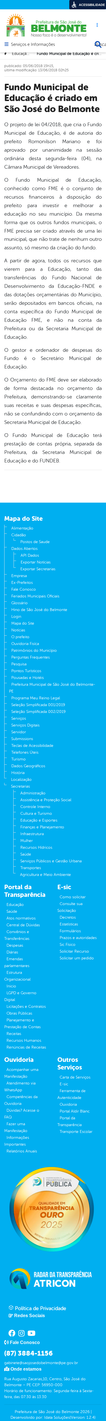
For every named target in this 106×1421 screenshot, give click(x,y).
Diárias (12, 952)
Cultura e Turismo (36, 813)
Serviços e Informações (33, 44)
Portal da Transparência (69, 1121)
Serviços (18, 718)
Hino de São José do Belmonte (39, 610)
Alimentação (22, 528)
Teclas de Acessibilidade (32, 745)
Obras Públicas (19, 1013)
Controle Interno (35, 807)
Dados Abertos (24, 548)
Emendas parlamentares (16, 962)
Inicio (11, 986)
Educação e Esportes (38, 820)
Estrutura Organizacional (17, 975)
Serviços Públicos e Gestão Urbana (51, 861)
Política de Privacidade (40, 1308)
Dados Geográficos (28, 766)
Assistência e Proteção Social (45, 800)
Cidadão (18, 535)
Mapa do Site (22, 623)
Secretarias (20, 786)
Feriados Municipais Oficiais (35, 596)
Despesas (15, 945)
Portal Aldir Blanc (75, 1111)
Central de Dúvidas (23, 925)
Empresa (19, 576)
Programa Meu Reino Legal (35, 698)
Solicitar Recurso (74, 951)
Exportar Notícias (36, 562)
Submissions (22, 739)
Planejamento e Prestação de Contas (22, 1023)
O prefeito (20, 637)
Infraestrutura (32, 834)
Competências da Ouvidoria (21, 1100)
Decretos (68, 917)
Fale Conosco (23, 589)
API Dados (30, 555)
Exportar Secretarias (37, 569)
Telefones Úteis (24, 752)
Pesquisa (19, 664)
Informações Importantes (16, 1140)
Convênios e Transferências (16, 935)
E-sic (64, 1084)
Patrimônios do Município (34, 650)
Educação (15, 905)
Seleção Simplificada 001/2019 (38, 705)
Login (16, 616)
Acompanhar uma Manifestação (21, 1073)
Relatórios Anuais (22, 1151)
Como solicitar (73, 897)
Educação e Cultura (29, 54)
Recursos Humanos (24, 1040)
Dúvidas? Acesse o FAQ (21, 1113)
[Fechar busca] (98, 44)
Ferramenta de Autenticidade (71, 1094)
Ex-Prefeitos (22, 582)
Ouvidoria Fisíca (25, 644)
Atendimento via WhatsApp (20, 1086)
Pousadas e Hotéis (27, 678)
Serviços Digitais (25, 725)
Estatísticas (69, 924)
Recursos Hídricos (36, 847)
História (18, 773)
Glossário (19, 603)
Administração (33, 793)
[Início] (6, 54)
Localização (21, 779)
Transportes (30, 868)
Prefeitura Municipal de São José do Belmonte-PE (52, 687)
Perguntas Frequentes (30, 657)
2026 (84, 1412)
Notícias (18, 630)
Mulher (26, 841)
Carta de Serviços (75, 1077)
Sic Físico (67, 944)
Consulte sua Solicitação (70, 907)
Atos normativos (21, 918)
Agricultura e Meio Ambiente (45, 875)
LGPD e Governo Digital (20, 996)
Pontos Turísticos (26, 671)
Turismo (18, 759)
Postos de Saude (35, 542)
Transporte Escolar (76, 1131)
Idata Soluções (57, 1417)
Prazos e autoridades (78, 938)
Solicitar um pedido (77, 958)
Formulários (70, 931)
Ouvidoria (68, 1104)
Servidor (18, 732)
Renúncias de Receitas (26, 1047)
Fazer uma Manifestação (15, 1127)
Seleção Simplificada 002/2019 (38, 712)
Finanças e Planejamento (42, 827)
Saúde (25, 854)
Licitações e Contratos (26, 1006)
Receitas (14, 1034)
